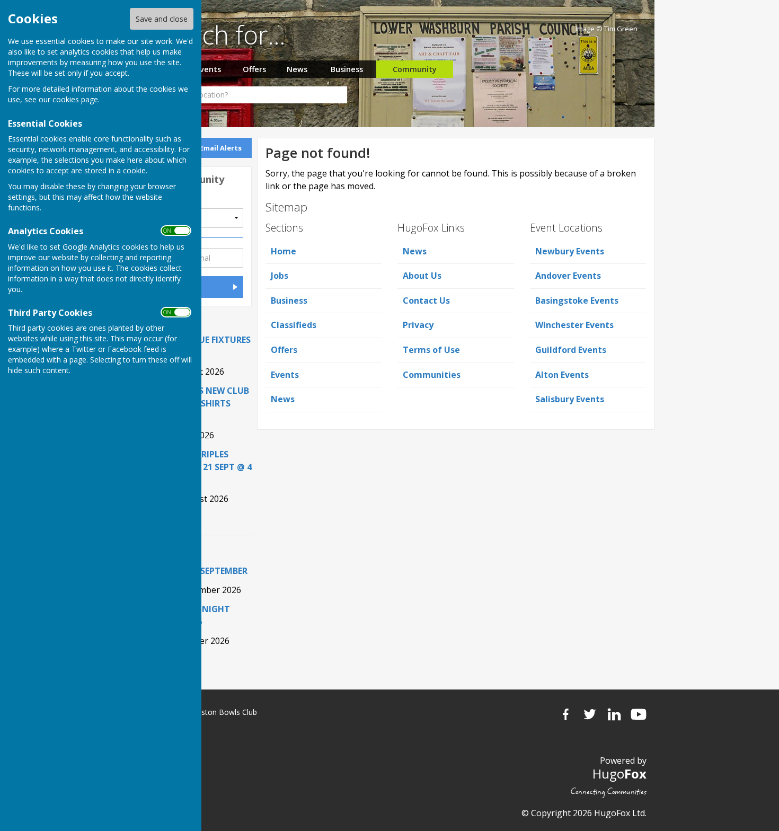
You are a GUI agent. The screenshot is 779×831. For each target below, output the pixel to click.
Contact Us (426, 300)
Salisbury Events (569, 399)
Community (415, 69)
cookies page (75, 99)
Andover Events (568, 275)
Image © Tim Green (607, 28)
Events (208, 69)
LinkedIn (614, 714)
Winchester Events (574, 325)
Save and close (162, 19)
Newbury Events (569, 251)
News (297, 69)
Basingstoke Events (576, 300)
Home (283, 251)
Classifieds (293, 325)
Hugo (619, 773)
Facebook (565, 714)
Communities (432, 375)
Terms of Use (431, 350)
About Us (422, 275)
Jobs (279, 275)
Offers (254, 69)
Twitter (590, 714)
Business (347, 69)
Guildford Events (570, 350)
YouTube (639, 714)
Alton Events (562, 375)
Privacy (418, 325)
